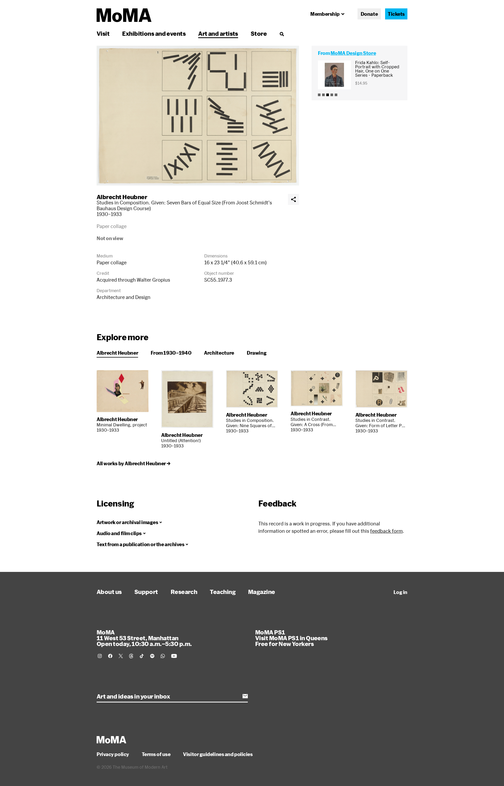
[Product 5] (336, 95)
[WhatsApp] (163, 656)
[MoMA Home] (124, 15)
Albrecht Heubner (122, 196)
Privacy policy (113, 754)
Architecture (219, 353)
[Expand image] (198, 115)
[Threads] (131, 656)
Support (146, 591)
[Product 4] (331, 95)
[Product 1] (319, 95)
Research (184, 591)
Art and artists (218, 33)
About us (109, 591)
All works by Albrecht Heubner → (133, 463)
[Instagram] (100, 656)
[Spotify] (152, 656)
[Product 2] (323, 95)
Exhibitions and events (154, 33)
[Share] (293, 199)
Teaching (222, 591)
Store (259, 33)
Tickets (396, 14)
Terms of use (156, 754)
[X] (121, 656)
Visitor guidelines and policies (218, 754)
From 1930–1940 (171, 353)
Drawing (256, 353)
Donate (369, 14)
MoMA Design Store (353, 53)
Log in (400, 592)
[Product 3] (327, 95)
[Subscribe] (245, 696)
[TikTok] (142, 656)
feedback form (386, 531)
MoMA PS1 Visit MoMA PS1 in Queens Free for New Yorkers (291, 638)
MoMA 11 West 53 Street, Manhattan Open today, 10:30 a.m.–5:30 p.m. (144, 638)
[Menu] (281, 34)
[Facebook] (110, 656)
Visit (103, 33)
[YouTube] (174, 656)
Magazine (261, 591)
